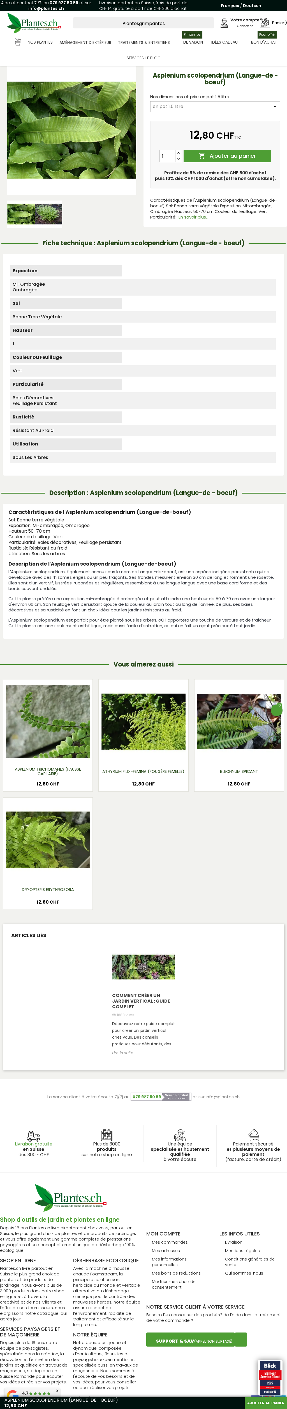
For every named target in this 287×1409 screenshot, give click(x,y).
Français (230, 5)
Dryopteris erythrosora (48, 889)
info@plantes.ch (46, 8)
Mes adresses (166, 1250)
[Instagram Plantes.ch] (241, 1340)
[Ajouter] (178, 153)
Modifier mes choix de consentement (174, 1284)
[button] (34, 42)
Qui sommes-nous (244, 1273)
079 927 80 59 (63, 3)
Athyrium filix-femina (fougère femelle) (143, 771)
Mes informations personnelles (169, 1262)
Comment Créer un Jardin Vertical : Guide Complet (141, 1001)
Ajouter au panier (227, 156)
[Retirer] (178, 159)
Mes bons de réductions (176, 1273)
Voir (64, 755)
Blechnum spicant (239, 771)
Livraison (233, 1242)
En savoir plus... (194, 217)
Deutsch (252, 5)
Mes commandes (170, 1242)
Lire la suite (122, 1053)
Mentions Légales (242, 1250)
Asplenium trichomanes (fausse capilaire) (48, 771)
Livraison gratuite (33, 1144)
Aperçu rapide (41, 755)
